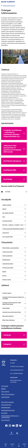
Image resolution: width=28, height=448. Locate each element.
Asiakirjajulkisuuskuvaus (8, 410)
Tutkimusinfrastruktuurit (9, 6)
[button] (24, 445)
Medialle (3, 389)
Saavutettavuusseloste (7, 402)
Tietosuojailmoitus (6, 405)
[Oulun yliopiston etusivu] (12, 1)
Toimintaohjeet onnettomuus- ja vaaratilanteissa (10, 416)
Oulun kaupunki (5, 420)
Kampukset (4, 413)
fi (20, 445)
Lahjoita (12, 444)
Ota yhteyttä (4, 386)
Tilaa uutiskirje (5, 391)
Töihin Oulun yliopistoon (7, 394)
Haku (5, 444)
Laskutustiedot (5, 397)
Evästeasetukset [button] (5, 407)
